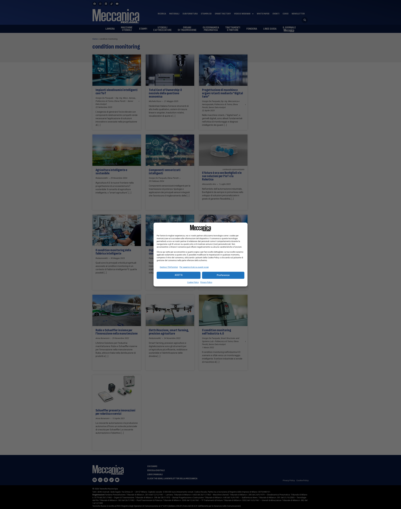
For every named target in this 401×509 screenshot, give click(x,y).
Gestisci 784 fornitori (169, 267)
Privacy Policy (206, 282)
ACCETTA (178, 275)
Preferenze (223, 275)
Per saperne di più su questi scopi (194, 267)
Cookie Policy (193, 282)
